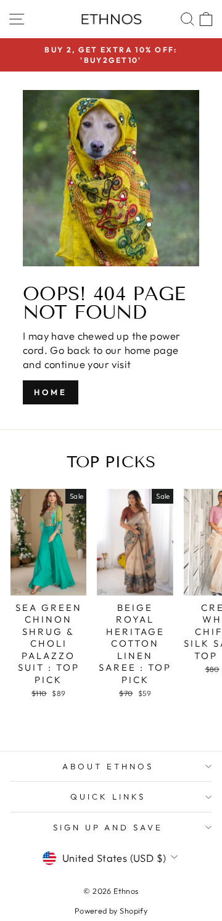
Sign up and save (108, 827)
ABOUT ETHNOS (108, 766)
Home (50, 392)
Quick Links (108, 796)
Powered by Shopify (111, 910)
